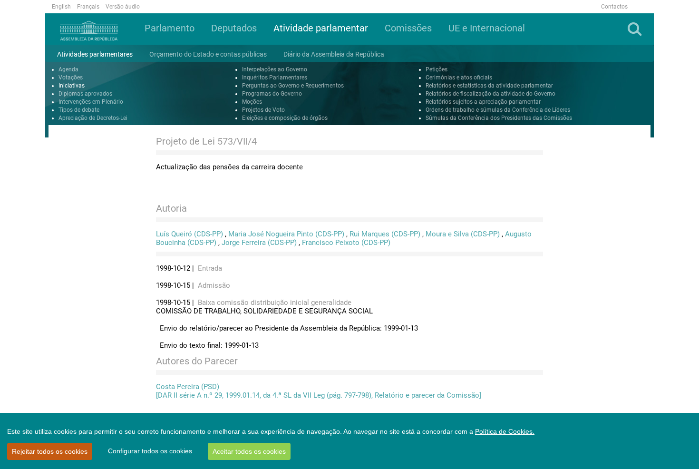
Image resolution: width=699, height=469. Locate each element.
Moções (252, 101)
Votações (70, 77)
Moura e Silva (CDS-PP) (463, 234)
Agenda (68, 69)
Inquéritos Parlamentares (274, 77)
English (61, 6)
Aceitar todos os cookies (249, 451)
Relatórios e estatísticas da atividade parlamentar (489, 85)
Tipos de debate (78, 110)
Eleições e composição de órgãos (285, 118)
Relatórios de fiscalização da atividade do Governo (490, 93)
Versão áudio (123, 6)
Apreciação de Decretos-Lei (92, 118)
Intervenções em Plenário (90, 101)
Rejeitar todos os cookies (49, 451)
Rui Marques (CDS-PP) (385, 234)
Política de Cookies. (504, 431)
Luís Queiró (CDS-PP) (189, 234)
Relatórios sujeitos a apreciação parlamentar (483, 101)
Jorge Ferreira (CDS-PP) (259, 242)
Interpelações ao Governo (274, 69)
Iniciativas (71, 85)
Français (88, 6)
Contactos (614, 6)
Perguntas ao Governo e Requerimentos (293, 85)
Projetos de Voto (263, 110)
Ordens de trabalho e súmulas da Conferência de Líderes (498, 110)
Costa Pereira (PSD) (187, 386)
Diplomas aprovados (85, 93)
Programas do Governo (272, 93)
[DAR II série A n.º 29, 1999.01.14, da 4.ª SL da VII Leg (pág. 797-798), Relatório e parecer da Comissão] (318, 395)
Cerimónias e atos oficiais (459, 77)
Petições (436, 69)
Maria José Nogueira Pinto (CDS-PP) (286, 234)
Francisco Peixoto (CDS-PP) (346, 242)
